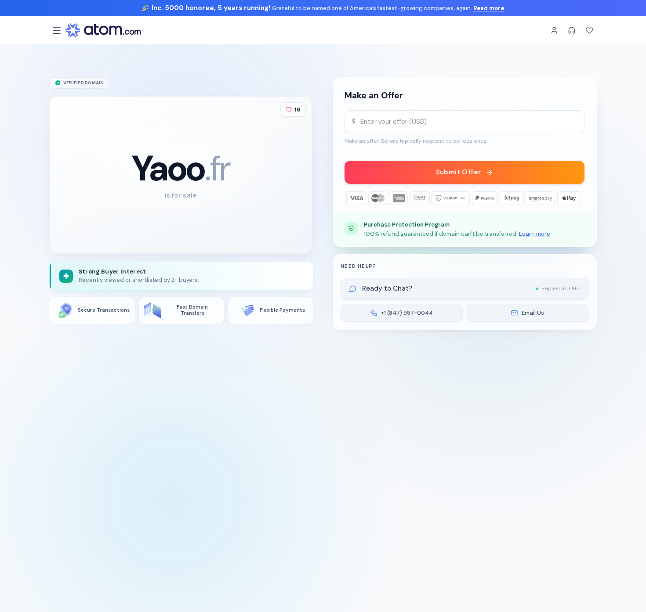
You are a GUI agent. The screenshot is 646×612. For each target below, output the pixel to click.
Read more (488, 8)
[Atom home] (103, 30)
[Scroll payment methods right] (578, 198)
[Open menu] (57, 30)
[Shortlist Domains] (589, 30)
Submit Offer (458, 172)
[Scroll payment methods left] (351, 198)
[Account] (554, 30)
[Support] (572, 30)
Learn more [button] (534, 234)
